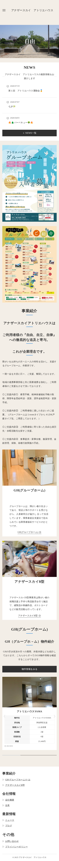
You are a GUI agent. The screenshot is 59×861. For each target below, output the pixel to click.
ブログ (8, 825)
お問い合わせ (12, 841)
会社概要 (9, 800)
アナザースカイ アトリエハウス (32, 10)
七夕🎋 (12, 106)
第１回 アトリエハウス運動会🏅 (25, 90)
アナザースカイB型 (15, 785)
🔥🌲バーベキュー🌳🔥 (20, 122)
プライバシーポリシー (16, 847)
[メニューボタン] (4, 10)
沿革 (7, 805)
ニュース (9, 820)
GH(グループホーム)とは (17, 779)
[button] (4, 716)
